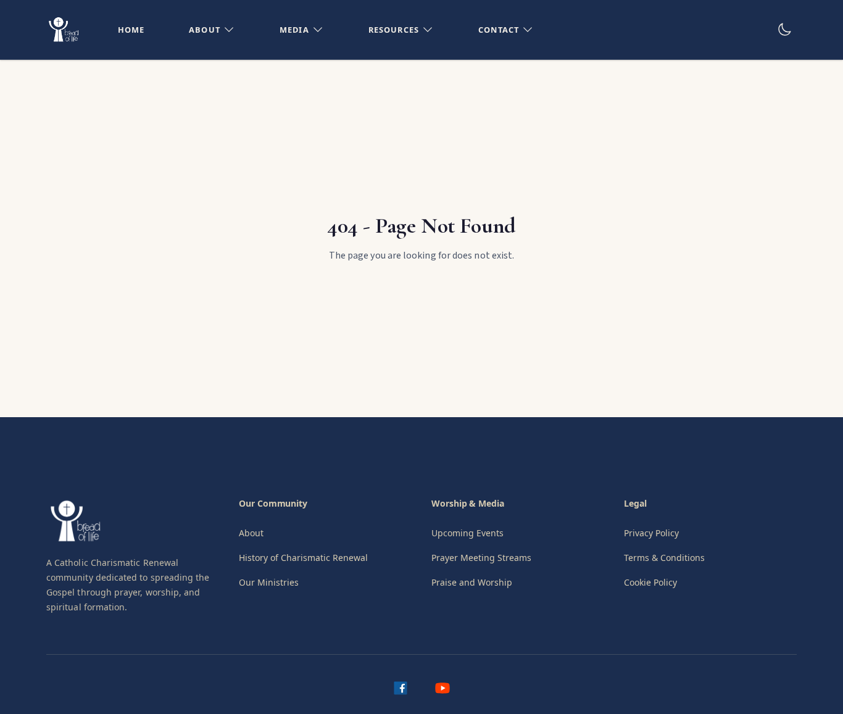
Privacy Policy (651, 533)
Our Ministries (269, 582)
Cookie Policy (650, 582)
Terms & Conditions (664, 557)
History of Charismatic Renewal (303, 557)
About (251, 533)
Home (131, 29)
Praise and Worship (471, 582)
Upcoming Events (467, 533)
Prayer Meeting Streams (481, 557)
